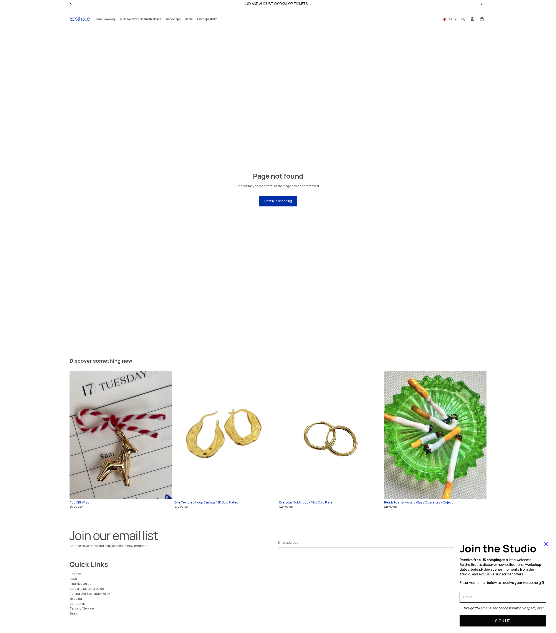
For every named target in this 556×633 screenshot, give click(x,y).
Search (74, 613)
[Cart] (481, 19)
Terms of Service (82, 608)
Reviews (76, 574)
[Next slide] (165, 435)
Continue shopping (278, 201)
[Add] (270, 492)
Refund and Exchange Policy (90, 593)
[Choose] (165, 492)
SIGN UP (502, 620)
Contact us (78, 603)
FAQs (73, 579)
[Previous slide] (76, 435)
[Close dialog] (546, 544)
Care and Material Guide (87, 588)
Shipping (76, 598)
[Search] (463, 19)
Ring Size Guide (80, 583)
